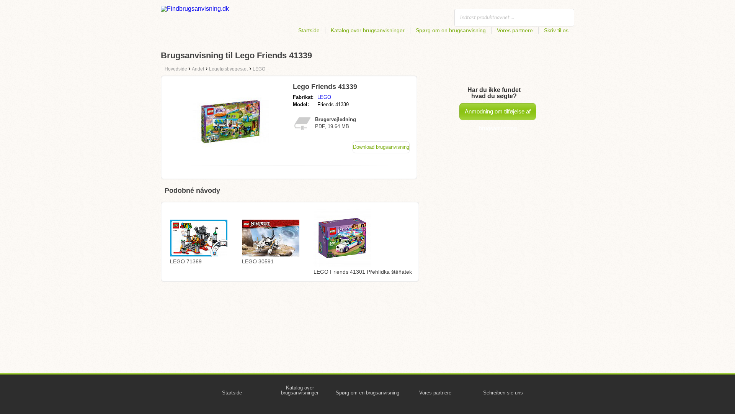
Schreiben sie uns (503, 393)
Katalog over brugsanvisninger (368, 30)
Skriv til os (556, 30)
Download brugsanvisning (381, 147)
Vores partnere (515, 30)
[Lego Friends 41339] (231, 157)
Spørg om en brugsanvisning (451, 30)
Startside (309, 30)
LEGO (324, 97)
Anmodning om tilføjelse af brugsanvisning (498, 114)
